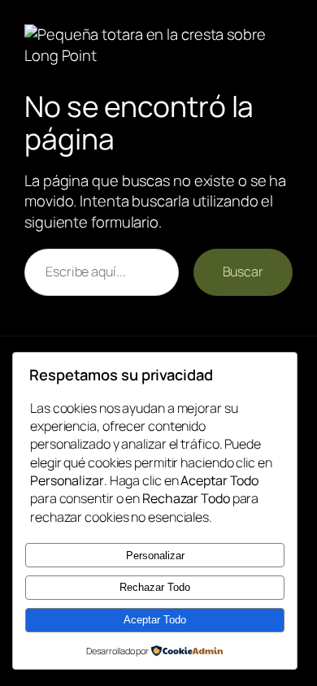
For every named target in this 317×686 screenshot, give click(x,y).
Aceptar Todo (155, 620)
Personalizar (155, 555)
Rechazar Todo (154, 587)
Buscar (243, 271)
